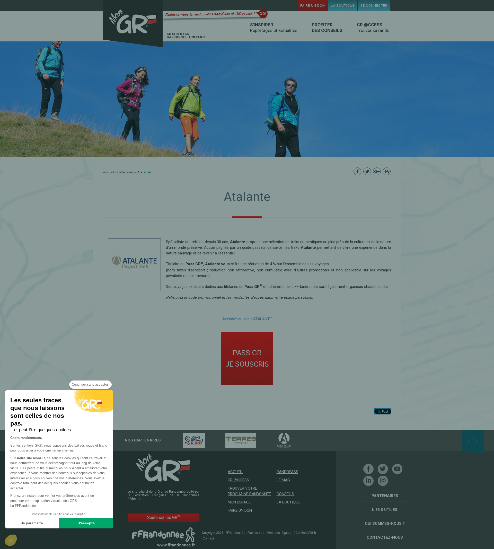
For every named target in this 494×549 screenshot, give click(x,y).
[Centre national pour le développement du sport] (185, 440)
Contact (208, 538)
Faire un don (312, 5)
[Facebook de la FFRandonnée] (368, 469)
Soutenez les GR (163, 517)
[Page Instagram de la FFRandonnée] (383, 481)
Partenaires (125, 172)
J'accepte (86, 523)
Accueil (108, 172)
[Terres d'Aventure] (231, 440)
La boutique (343, 5)
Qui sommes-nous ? (385, 523)
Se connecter (373, 5)
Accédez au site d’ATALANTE (247, 319)
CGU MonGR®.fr (305, 533)
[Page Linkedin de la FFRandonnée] (368, 481)
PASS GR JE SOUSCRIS (247, 358)
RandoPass (287, 472)
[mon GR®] (163, 467)
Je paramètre (32, 523)
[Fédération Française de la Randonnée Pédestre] (163, 536)
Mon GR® (133, 23)
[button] (11, 540)
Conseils (285, 494)
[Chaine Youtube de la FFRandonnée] (397, 469)
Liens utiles (385, 509)
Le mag (283, 480)
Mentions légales (279, 533)
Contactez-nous (385, 537)
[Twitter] (383, 469)
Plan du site (256, 533)
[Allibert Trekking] (275, 440)
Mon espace (239, 502)
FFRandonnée (235, 533)
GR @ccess (238, 480)
